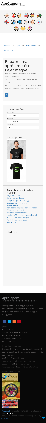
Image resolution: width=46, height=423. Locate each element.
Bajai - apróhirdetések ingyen (18, 218)
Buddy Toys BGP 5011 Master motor (16, 364)
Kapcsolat (6, 411)
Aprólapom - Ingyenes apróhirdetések (22, 208)
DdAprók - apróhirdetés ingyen (19, 200)
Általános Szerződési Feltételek (14, 332)
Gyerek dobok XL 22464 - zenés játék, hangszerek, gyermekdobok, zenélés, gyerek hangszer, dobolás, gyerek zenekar (22, 352)
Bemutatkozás (7, 329)
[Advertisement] (23, 258)
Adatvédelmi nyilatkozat (11, 338)
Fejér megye (12, 121)
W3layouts (4, 418)
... (8, 127)
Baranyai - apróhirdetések (17, 213)
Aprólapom (14, 4)
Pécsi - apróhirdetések (15, 210)
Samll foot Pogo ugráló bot (13, 358)
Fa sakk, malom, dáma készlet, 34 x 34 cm (18, 361)
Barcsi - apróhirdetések (16, 198)
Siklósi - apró (12, 222)
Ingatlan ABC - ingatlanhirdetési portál (22, 215)
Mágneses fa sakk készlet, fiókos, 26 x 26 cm (20, 367)
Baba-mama (12, 115)
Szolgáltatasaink (8, 341)
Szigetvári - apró (13, 196)
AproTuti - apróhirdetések (17, 220)
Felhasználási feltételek (11, 335)
